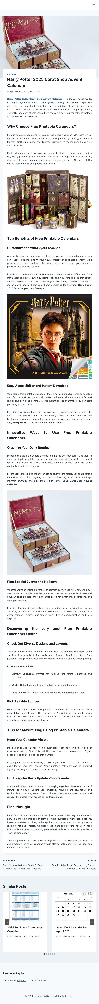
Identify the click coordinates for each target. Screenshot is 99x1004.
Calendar (11, 74)
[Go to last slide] (7, 922)
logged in (21, 980)
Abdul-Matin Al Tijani (18, 92)
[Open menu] (93, 5)
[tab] (44, 954)
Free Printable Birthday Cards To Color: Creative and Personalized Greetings (23, 865)
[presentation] (25, 906)
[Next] (92, 922)
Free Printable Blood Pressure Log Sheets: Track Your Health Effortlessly (74, 865)
